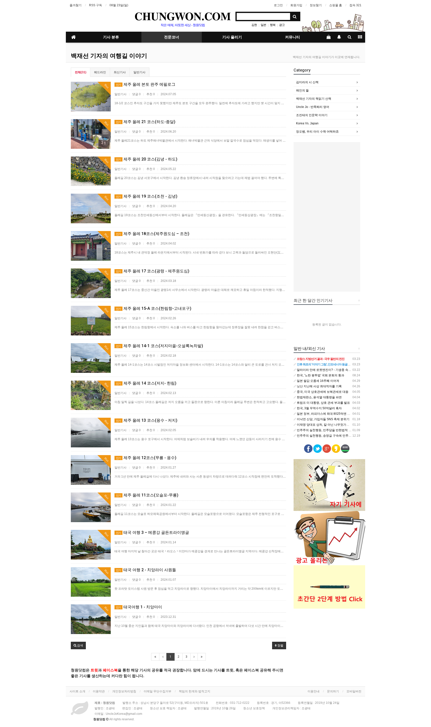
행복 (272, 25)
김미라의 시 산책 (307, 82)
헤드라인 (100, 72)
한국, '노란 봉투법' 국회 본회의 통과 (320, 375)
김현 (254, 25)
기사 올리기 (232, 37)
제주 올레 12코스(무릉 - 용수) (146, 457)
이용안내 (314, 691)
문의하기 (333, 691)
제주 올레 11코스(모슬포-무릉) (147, 495)
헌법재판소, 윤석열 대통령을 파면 (319, 397)
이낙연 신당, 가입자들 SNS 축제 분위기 (322, 419)
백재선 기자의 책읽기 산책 (313, 98)
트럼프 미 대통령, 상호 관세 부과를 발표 (323, 402)
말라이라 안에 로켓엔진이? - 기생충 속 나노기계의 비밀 (333, 370)
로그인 (278, 5)
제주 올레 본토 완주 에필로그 (145, 84)
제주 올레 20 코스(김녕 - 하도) (146, 159)
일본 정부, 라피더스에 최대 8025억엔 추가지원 (327, 413)
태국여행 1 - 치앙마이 (139, 607)
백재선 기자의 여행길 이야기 (109, 55)
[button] (78, 645)
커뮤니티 (292, 37)
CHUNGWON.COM (182, 16)
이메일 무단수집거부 (157, 691)
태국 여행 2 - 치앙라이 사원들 (146, 569)
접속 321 (355, 5)
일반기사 (139, 72)
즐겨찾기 (76, 5)
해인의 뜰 (302, 90)
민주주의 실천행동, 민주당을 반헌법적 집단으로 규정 (331, 430)
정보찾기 (316, 5)
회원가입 (296, 5)
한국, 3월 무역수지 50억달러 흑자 (319, 408)
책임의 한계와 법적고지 (194, 691)
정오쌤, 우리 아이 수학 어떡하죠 (317, 131)
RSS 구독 (95, 5)
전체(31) (80, 72)
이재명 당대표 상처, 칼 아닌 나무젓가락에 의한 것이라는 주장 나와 (340, 424)
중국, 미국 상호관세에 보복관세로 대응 (322, 392)
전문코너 (171, 37)
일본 (263, 25)
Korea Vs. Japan (307, 123)
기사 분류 (111, 37)
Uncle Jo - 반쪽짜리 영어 (312, 107)
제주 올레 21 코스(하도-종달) (145, 121)
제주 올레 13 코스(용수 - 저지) (146, 420)
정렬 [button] (280, 645)
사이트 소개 (77, 691)
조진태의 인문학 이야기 (311, 115)
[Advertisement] (327, 217)
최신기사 (120, 72)
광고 (282, 25)
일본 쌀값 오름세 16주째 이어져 (317, 381)
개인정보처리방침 (124, 691)
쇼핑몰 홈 (335, 5)
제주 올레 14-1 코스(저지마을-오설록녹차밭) (159, 345)
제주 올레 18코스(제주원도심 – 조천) (152, 233)
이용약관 (99, 691)
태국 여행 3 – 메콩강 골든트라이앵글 (152, 532)
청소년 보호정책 (254, 708)
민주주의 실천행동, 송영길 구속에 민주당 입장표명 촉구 (333, 435)
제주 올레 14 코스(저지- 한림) (146, 383)
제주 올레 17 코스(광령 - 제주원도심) (152, 271)
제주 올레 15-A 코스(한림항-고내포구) (153, 308)
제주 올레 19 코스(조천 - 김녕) (146, 196)
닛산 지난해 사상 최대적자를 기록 (319, 386)
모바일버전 (353, 691)
